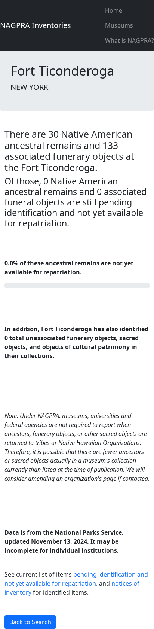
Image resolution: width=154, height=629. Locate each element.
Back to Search (30, 622)
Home (113, 10)
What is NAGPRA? (129, 40)
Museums (119, 25)
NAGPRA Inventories (35, 25)
